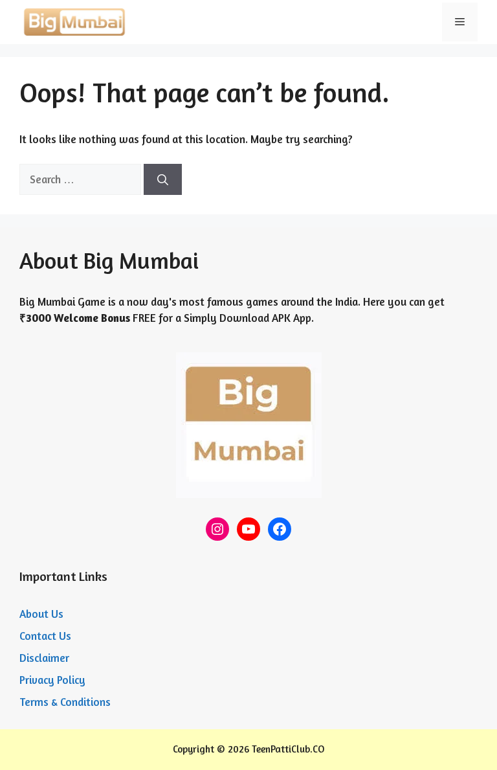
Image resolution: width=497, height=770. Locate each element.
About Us (41, 613)
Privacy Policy (52, 679)
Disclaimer (44, 657)
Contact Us (45, 635)
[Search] (163, 179)
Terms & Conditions (65, 701)
